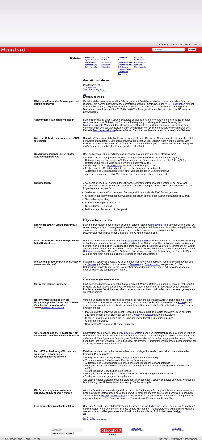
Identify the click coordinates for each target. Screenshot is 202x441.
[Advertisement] (101, 20)
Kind (165, 225)
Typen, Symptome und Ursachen (92, 61)
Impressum (176, 44)
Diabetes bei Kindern (122, 58)
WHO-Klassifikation (174, 104)
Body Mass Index (128, 357)
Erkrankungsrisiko (89, 87)
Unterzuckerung (91, 251)
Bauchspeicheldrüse (104, 130)
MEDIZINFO (13, 49)
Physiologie (89, 57)
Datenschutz (191, 44)
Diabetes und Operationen (123, 72)
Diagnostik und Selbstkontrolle (91, 65)
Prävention (105, 67)
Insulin (146, 119)
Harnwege (92, 264)
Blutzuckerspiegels (93, 125)
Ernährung (105, 64)
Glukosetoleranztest (139, 174)
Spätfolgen (105, 57)
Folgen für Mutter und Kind (92, 89)
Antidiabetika (118, 395)
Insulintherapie (114, 165)
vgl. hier (105, 395)
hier (179, 411)
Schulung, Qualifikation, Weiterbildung (139, 59)
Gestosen (135, 264)
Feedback (163, 44)
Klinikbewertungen (13, 438)
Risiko (181, 302)
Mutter (154, 225)
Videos (37, 438)
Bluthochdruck (152, 264)
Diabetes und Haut (125, 62)
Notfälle (104, 60)
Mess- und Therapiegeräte (140, 65)
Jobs (28, 438)
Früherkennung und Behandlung (94, 91)
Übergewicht (161, 174)
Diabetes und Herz (125, 64)
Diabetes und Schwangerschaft (124, 68)
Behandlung (106, 62)
